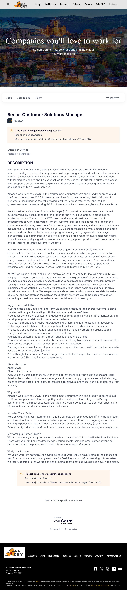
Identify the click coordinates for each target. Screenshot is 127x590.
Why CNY (100, 4)
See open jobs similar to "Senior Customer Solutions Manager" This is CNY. (53, 139)
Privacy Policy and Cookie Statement (100, 585)
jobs (9, 97)
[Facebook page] (95, 569)
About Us (32, 556)
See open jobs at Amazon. (28, 135)
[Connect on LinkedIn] (114, 569)
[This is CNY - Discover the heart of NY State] (20, 4)
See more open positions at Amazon (63, 500)
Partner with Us (114, 556)
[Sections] (8, 4)
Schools (76, 4)
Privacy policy (56, 529)
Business (64, 4)
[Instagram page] (108, 569)
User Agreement (73, 585)
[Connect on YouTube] (120, 569)
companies (23, 97)
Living (37, 4)
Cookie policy (71, 529)
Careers (88, 4)
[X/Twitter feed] (102, 569)
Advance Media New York (18, 567)
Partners (113, 4)
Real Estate (50, 4)
